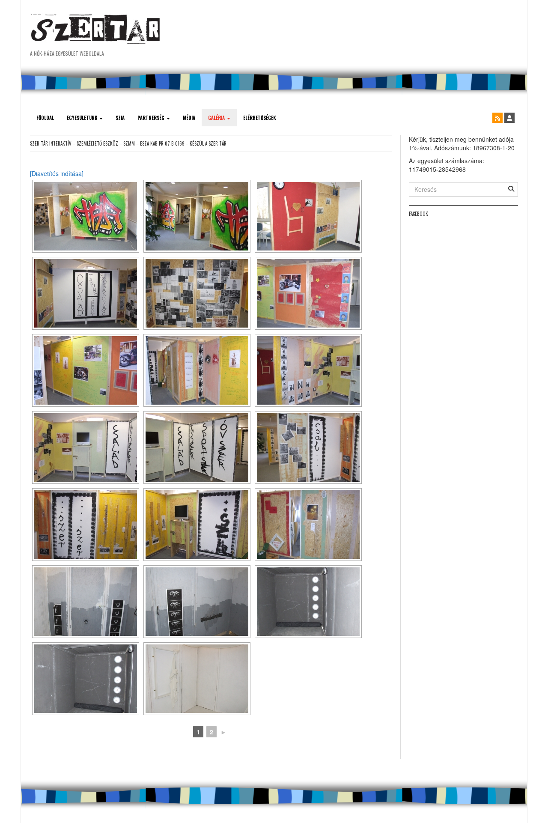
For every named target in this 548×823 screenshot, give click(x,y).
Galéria (217, 117)
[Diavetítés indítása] (56, 173)
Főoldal (45, 117)
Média (189, 117)
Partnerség (151, 117)
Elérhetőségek (259, 117)
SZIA (120, 117)
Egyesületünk (82, 117)
